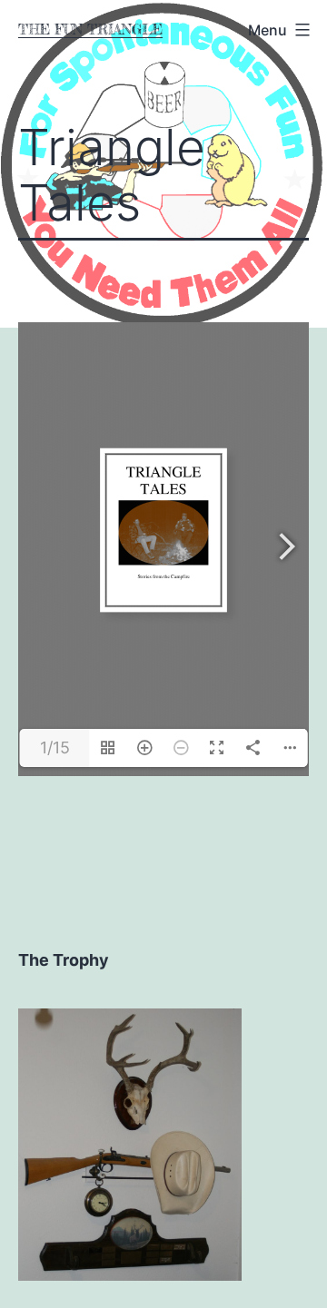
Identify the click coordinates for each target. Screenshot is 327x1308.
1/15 (55, 747)
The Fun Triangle (90, 29)
